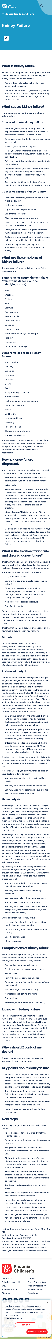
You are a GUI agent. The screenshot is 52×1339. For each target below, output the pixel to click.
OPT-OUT (26, 1325)
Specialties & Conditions (19, 13)
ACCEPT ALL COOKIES (37, 1332)
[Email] (6, 38)
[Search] (42, 6)
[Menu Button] (48, 6)
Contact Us (7, 1278)
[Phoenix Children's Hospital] (9, 6)
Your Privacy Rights (14, 1318)
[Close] (47, 1302)
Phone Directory (9, 1289)
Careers (31, 1278)
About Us (6, 1293)
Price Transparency (37, 1286)
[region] (26, 1318)
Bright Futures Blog (37, 1282)
